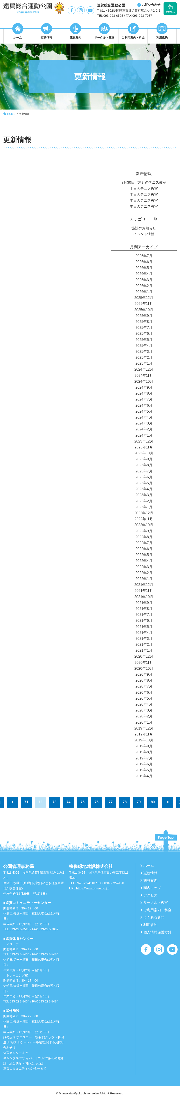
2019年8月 (143, 752)
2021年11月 (144, 591)
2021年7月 (143, 614)
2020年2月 (143, 716)
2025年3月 (143, 351)
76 (97, 802)
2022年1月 (143, 579)
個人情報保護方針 (157, 932)
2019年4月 (143, 776)
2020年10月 (143, 668)
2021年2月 (143, 644)
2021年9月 (143, 603)
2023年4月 (143, 489)
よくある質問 (153, 917)
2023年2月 (143, 501)
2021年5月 (143, 627)
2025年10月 (143, 310)
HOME (11, 113)
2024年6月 (143, 405)
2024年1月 (143, 435)
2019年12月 (143, 728)
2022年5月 (143, 555)
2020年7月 (143, 686)
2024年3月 (143, 423)
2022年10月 (143, 525)
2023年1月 (143, 507)
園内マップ (152, 888)
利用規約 (150, 925)
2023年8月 (143, 465)
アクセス (150, 895)
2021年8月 (143, 609)
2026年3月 (143, 280)
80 (153, 802)
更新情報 (24, 113)
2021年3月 (143, 638)
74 (68, 802)
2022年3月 (143, 567)
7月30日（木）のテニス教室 (144, 182)
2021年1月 (143, 650)
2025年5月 (143, 340)
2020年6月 (143, 692)
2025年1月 (143, 363)
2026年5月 (143, 268)
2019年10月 (143, 740)
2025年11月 (144, 303)
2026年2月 (143, 286)
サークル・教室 (155, 902)
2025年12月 (143, 298)
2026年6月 (143, 262)
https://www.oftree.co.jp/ (92, 888)
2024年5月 (143, 411)
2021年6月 (143, 620)
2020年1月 (143, 722)
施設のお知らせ (143, 228)
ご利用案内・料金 (157, 910)
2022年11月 (144, 519)
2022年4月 (143, 561)
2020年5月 (143, 698)
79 (139, 802)
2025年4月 (143, 345)
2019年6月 (143, 764)
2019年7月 (143, 758)
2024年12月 (143, 369)
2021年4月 (143, 633)
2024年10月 (143, 381)
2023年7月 (143, 471)
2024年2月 (143, 429)
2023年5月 (143, 483)
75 (83, 802)
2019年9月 (143, 746)
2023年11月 (144, 447)
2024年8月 (143, 393)
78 (125, 802)
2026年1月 (143, 292)
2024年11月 (144, 375)
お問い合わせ (151, 4)
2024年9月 (143, 387)
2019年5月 (143, 770)
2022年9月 (143, 531)
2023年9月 (143, 459)
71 (26, 802)
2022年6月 (143, 549)
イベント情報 (143, 234)
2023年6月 (143, 477)
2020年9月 (143, 674)
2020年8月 (143, 680)
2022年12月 (143, 513)
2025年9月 (143, 316)
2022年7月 (143, 543)
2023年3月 (143, 495)
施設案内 (150, 880)
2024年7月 (143, 399)
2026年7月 (143, 256)
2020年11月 (144, 662)
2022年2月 (143, 573)
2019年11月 (144, 734)
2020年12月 (143, 656)
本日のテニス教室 (144, 188)
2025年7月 (143, 327)
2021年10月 (143, 597)
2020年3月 (143, 710)
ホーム (148, 865)
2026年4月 (143, 274)
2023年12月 (143, 441)
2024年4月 (143, 417)
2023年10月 (143, 453)
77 (111, 802)
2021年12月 (143, 585)
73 (54, 802)
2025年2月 (143, 357)
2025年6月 (143, 333)
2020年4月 (143, 704)
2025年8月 (143, 322)
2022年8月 (143, 537)
